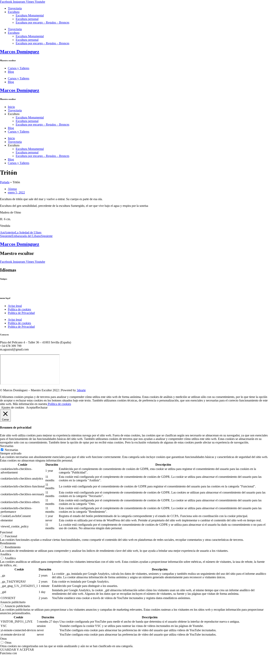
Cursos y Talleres (18, 68)
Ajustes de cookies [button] (12, 407)
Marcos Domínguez (19, 51)
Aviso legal (15, 305)
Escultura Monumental (30, 15)
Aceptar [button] (31, 407)
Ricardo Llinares (10, 290)
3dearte (81, 390)
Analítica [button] (5, 554)
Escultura (13, 12)
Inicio (11, 107)
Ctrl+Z (4, 286)
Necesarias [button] (6, 446)
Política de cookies (19, 309)
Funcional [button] (6, 532)
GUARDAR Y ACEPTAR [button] (17, 649)
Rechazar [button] (41, 407)
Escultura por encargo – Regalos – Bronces (42, 22)
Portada (4, 182)
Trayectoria (15, 8)
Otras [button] (3, 638)
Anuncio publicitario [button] (13, 602)
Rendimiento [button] (8, 543)
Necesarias (11, 450)
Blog (11, 71)
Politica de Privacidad (21, 313)
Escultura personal (27, 19)
